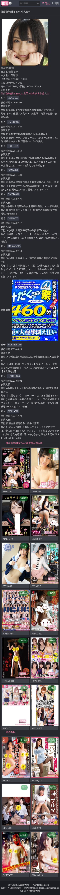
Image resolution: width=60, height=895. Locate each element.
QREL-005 (13, 146)
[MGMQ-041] (45, 757)
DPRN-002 (13, 218)
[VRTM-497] (16, 610)
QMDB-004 (13, 194)
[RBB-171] (16, 705)
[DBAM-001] (16, 658)
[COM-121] (45, 468)
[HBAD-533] (45, 610)
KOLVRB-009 (15, 344)
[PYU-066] (16, 563)
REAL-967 (13, 98)
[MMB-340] (16, 515)
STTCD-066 (14, 376)
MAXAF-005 (14, 246)
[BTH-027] (45, 563)
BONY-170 (13, 170)
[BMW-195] (45, 658)
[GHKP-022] (16, 852)
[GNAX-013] (45, 852)
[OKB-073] (45, 804)
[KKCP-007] (45, 705)
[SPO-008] (16, 804)
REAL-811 (13, 411)
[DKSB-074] (45, 515)
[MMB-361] (16, 468)
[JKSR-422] (16, 757)
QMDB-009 (13, 122)
